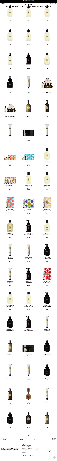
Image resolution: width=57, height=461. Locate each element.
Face (24, 6)
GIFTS (30, 6)
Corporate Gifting (48, 446)
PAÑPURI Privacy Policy (49, 450)
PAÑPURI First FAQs (37, 451)
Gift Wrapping (48, 443)
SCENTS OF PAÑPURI (40, 6)
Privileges (36, 449)
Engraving (47, 445)
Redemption (36, 450)
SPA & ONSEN (34, 6)
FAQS (35, 444)
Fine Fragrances (15, 6)
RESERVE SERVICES (52, 3)
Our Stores (49, 6)
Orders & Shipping (37, 445)
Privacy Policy (15, 450)
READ (45, 6)
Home (27, 6)
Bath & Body (21, 6)
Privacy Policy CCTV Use (49, 451)
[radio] (10, 20)
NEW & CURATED (8, 6)
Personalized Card (48, 444)
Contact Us (36, 443)
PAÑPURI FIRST (3, 3)
